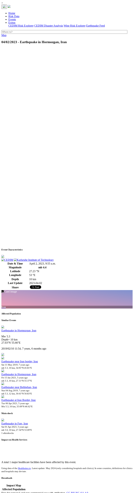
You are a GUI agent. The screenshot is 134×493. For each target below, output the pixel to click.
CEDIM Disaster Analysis (48, 25)
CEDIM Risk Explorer (21, 25)
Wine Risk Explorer (74, 25)
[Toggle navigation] (4, 7)
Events (12, 19)
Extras (11, 22)
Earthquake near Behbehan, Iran (19, 387)
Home (11, 13)
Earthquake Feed (95, 25)
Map (3, 35)
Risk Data (13, 16)
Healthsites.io (24, 468)
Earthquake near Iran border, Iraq (19, 361)
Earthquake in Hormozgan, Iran (18, 330)
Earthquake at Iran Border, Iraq (18, 400)
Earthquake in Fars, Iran (14, 423)
